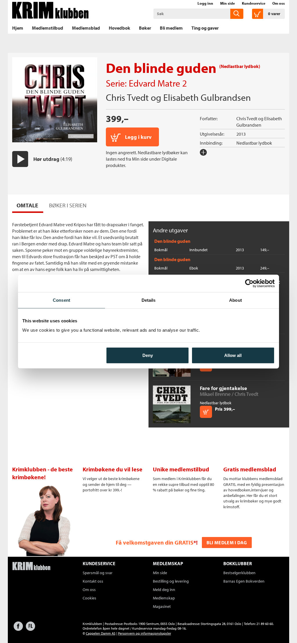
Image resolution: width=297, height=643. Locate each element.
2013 (241, 134)
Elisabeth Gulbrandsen (207, 97)
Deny (147, 355)
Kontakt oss (93, 581)
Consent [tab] (61, 300)
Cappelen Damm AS (100, 633)
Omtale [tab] (27, 205)
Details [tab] (149, 300)
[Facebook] (18, 629)
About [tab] (235, 300)
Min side (227, 3)
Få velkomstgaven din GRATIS (154, 542)
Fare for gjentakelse (223, 388)
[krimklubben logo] (31, 566)
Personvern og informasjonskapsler (144, 633)
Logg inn (205, 3)
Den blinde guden (172, 241)
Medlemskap (164, 598)
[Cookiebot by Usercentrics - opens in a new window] (249, 283)
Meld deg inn (164, 589)
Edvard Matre (154, 83)
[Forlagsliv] (30, 629)
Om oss (278, 3)
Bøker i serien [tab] (67, 205)
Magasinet (162, 606)
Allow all (233, 355)
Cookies (89, 598)
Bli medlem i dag (227, 542)
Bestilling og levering (171, 581)
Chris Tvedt (127, 97)
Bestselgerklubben (239, 572)
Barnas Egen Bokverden (244, 581)
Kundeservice (253, 3)
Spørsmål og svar (98, 572)
